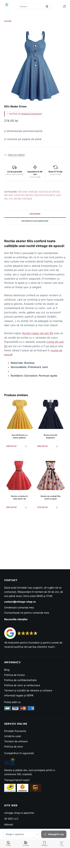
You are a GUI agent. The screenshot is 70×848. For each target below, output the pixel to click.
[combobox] (31, 6)
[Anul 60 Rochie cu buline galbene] (19, 414)
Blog (6, 669)
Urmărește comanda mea (19, 607)
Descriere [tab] (35, 214)
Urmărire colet (12, 736)
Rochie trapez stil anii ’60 (37, 333)
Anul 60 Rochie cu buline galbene (20, 436)
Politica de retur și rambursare (22, 685)
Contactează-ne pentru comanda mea (26, 612)
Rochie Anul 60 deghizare (50, 436)
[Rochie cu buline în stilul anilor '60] (19, 475)
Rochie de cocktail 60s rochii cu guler (50, 497)
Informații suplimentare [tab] (34, 221)
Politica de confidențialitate (20, 680)
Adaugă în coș (56, 834)
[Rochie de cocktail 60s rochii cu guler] (50, 475)
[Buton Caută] (47, 6)
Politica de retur (13, 746)
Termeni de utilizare (16, 741)
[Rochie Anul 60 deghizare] (50, 414)
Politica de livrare (14, 674)
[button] (14, 155)
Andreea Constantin (31, 113)
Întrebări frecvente (15, 731)
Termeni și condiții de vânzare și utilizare (28, 690)
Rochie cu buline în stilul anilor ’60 (19, 497)
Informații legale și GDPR (18, 695)
